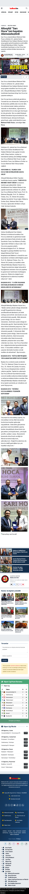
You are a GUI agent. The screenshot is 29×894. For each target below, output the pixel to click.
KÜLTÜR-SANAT (12, 25)
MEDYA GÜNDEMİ (14, 834)
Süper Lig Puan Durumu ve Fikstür (18, 879)
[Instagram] (20, 584)
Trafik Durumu (7, 815)
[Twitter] (17, 584)
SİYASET (10, 12)
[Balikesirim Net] (5, 579)
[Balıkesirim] (14, 8)
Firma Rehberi (9, 857)
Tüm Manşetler (8, 820)
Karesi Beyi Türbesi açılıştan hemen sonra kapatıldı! (7, 603)
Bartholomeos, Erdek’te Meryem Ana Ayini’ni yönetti (21, 603)
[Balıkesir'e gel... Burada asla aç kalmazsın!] (21, 624)
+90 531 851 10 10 (15, 796)
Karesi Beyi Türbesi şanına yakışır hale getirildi (20, 617)
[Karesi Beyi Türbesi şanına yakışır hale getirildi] (21, 610)
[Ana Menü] (1, 8)
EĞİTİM (24, 832)
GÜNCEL (3, 12)
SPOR (16, 12)
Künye (7, 867)
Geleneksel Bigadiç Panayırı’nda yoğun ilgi (6, 617)
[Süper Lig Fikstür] (27, 726)
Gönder (4, 660)
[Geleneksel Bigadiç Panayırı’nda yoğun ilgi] (7, 610)
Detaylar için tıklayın (14, 720)
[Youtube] (23, 584)
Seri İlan (7, 859)
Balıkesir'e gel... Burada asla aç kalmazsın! (19, 631)
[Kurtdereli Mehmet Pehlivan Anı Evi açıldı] (7, 624)
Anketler (8, 865)
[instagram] (13, 844)
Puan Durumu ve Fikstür (20, 816)
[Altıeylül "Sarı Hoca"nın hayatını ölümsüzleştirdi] (14, 66)
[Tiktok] (17, 805)
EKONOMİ (23, 12)
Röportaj (8, 861)
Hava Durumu (20, 812)
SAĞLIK (11, 832)
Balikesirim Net (14, 577)
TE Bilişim (18, 838)
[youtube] (18, 844)
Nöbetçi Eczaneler (9, 812)
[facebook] (5, 844)
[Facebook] (14, 584)
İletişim (7, 869)
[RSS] (23, 805)
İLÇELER (24, 831)
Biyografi (8, 863)
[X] (9, 805)
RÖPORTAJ (5, 832)
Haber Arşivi (7, 825)
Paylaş (4, 76)
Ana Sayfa (8, 847)
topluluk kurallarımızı (15, 665)
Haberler (3, 25)
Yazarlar (8, 855)
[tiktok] (26, 844)
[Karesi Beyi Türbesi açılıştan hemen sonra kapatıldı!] (7, 597)
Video (7, 853)
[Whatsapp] (20, 805)
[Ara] (26, 8)
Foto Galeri (9, 851)
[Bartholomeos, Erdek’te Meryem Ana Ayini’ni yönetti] (21, 597)
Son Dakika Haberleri (18, 821)
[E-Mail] (11, 584)
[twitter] (9, 844)
